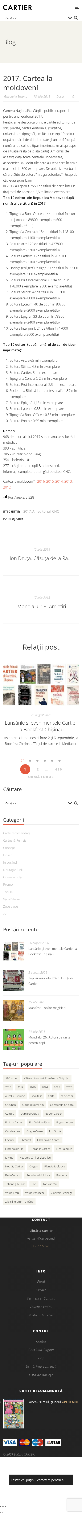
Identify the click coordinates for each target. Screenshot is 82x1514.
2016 (41, 481)
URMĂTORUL (41, 777)
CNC (55, 511)
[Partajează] (3, 1506)
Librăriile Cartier (40, 1149)
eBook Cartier (53, 1113)
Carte (51, 1096)
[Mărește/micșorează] (0, 1506)
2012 (7, 487)
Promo (8, 884)
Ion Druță (55, 1131)
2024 (45, 1087)
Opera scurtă (12, 877)
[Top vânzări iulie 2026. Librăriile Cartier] (13, 980)
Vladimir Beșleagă (62, 1193)
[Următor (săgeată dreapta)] (2, 1512)
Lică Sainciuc (64, 1149)
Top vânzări (50, 1184)
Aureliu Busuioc (15, 1096)
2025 (57, 1087)
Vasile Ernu (12, 1193)
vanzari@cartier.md (41, 1238)
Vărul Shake (11, 899)
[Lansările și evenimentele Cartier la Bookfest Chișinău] (41, 684)
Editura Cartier (14, 1122)
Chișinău (10, 1105)
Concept (9, 848)
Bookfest (36, 1096)
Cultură (9, 1113)
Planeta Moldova (54, 1166)
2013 (68, 481)
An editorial (41, 511)
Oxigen (33, 1166)
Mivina (9, 1157)
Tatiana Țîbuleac (15, 1184)
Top (34, 1184)
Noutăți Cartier (14, 1166)
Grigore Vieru (34, 1131)
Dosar (60, 97)
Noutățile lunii (12, 870)
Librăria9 (25, 1140)
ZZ (5, 914)
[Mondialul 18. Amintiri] (41, 603)
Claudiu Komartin (33, 1105)
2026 (69, 1087)
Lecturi (9, 1140)
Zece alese (10, 906)
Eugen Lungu (64, 1122)
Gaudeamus (12, 1131)
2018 (8, 1087)
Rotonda (61, 1175)
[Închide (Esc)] (5, 1506)
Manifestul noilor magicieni (47, 1008)
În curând (10, 862)
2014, (59, 481)
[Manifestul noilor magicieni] (13, 1010)
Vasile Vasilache (35, 1193)
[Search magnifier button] (76, 18)
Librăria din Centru (48, 1140)
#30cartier (11, 1078)
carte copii (67, 1096)
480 (58, 769)
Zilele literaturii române (19, 1201)
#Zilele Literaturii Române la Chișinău (46, 1078)
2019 (20, 1087)
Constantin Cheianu (62, 1105)
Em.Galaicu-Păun (39, 1122)
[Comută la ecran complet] (2, 1506)
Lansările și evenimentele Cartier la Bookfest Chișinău (41, 726)
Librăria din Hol (14, 1149)
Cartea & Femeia (14, 840)
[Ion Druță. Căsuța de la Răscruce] (41, 555)
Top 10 (8, 892)
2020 (33, 1087)
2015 (50, 481)
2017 (27, 511)
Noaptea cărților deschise (35, 1157)
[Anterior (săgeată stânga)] (0, 1512)
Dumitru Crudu (30, 1113)
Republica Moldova (38, 1175)
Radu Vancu (12, 1175)
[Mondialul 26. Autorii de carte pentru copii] (13, 1039)
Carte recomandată (16, 833)
